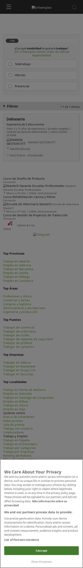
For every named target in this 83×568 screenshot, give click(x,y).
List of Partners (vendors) (21, 540)
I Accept (41, 550)
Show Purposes (41, 562)
